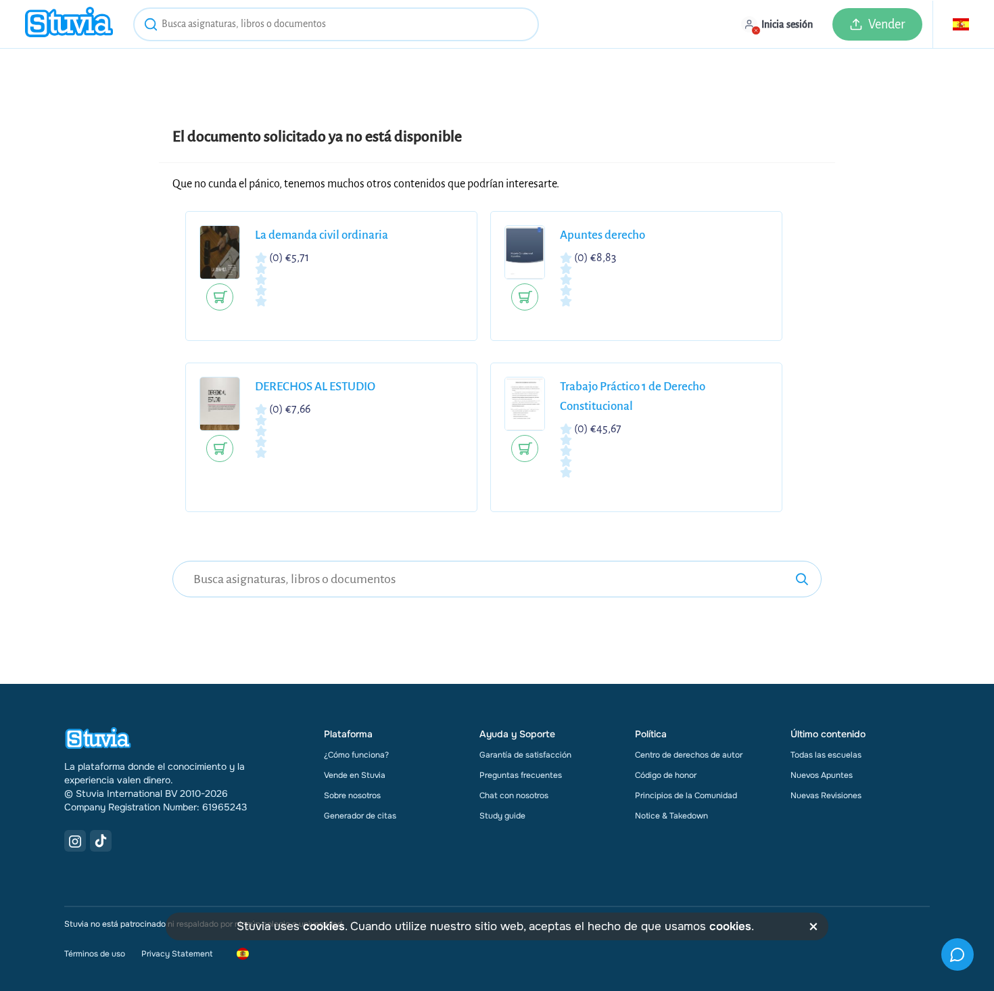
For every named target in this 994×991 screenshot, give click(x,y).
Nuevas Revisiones (825, 795)
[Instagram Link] (75, 841)
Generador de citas (360, 815)
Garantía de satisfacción (525, 755)
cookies (324, 926)
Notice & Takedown (671, 815)
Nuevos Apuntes (821, 775)
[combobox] (336, 24)
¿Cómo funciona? (356, 755)
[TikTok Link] (101, 841)
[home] (69, 24)
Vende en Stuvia (354, 775)
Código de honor (665, 775)
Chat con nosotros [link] (513, 795)
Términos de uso (94, 953)
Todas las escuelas (825, 755)
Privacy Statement (176, 953)
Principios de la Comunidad (686, 795)
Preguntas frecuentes (520, 775)
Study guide (502, 815)
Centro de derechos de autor (688, 755)
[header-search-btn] (150, 26)
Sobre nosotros (352, 795)
